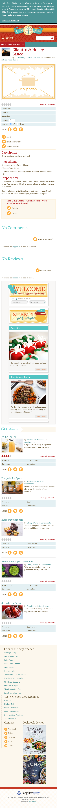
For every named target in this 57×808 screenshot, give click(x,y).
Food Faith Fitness (12, 664)
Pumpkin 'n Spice (11, 685)
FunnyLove (9, 667)
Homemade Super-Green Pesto (18, 561)
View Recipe (40, 369)
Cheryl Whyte (32, 523)
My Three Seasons (12, 682)
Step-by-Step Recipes (13, 715)
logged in (16, 247)
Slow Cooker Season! (20, 377)
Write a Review (46, 270)
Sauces (15, 60)
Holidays (7, 700)
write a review (13, 146)
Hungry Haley (10, 671)
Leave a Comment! (45, 239)
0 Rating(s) (43, 104)
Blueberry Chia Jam (12, 520)
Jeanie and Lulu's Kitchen (15, 675)
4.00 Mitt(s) (52, 456)
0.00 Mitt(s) (52, 104)
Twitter (14, 213)
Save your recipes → (10, 20)
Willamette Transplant (36, 439)
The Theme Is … (11, 719)
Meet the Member (11, 711)
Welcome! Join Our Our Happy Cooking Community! (28, 290)
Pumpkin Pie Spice (11, 478)
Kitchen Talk (9, 704)
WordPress (32, 801)
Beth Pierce (32, 606)
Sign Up (14, 299)
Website (15, 208)
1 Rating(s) (43, 456)
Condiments (14, 44)
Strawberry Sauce (11, 603)
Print (9, 136)
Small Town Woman (12, 693)
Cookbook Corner (33, 722)
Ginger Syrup (8, 436)
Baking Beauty (10, 653)
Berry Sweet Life (11, 656)
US (14, 124)
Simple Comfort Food (13, 689)
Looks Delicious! (11, 708)
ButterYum (8, 660)
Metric (21, 124)
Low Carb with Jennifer (13, 678)
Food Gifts (15, 328)
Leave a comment (14, 141)
